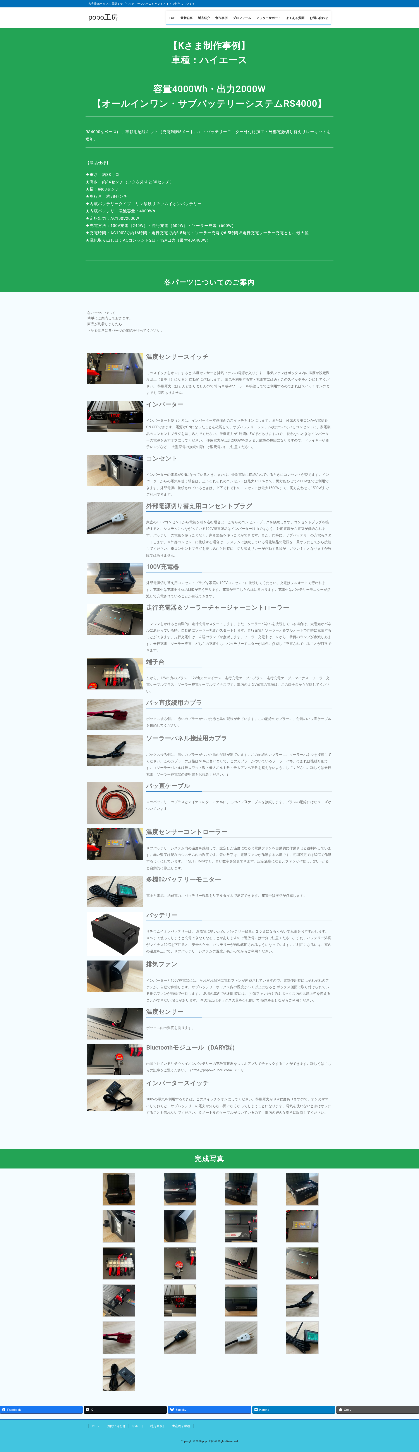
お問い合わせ (116, 1426)
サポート (138, 1426)
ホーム (96, 1426)
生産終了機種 (181, 1426)
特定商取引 (158, 1426)
